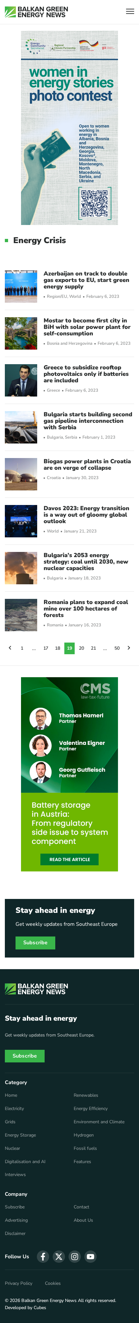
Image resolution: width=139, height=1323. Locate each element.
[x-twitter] (59, 1256)
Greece (53, 390)
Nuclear (12, 1148)
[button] (130, 12)
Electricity (14, 1108)
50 (117, 648)
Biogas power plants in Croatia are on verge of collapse (87, 464)
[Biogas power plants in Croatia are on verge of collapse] (21, 474)
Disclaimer (15, 1233)
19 (69, 648)
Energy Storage (20, 1135)
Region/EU (57, 297)
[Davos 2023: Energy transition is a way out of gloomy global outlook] (21, 521)
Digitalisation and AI (25, 1161)
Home (11, 1095)
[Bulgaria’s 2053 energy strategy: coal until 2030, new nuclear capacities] (21, 568)
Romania (55, 625)
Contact (81, 1207)
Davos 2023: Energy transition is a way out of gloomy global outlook (86, 514)
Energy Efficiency (91, 1108)
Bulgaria (55, 437)
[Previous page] (10, 648)
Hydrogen (84, 1135)
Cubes (40, 1308)
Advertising (16, 1220)
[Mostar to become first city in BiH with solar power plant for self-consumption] (21, 333)
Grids (10, 1122)
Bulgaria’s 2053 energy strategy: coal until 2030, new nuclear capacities (86, 561)
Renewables (86, 1095)
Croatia (54, 478)
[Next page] (129, 648)
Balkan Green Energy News (49, 1300)
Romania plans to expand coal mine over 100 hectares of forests (86, 608)
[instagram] (75, 1256)
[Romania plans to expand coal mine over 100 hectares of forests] (21, 615)
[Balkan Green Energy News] (36, 11)
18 (57, 648)
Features (82, 1161)
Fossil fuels (85, 1148)
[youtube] (90, 1256)
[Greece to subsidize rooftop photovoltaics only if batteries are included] (21, 380)
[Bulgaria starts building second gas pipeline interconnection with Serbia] (21, 427)
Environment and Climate (99, 1122)
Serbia (71, 437)
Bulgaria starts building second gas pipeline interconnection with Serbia (88, 421)
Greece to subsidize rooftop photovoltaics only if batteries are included (86, 374)
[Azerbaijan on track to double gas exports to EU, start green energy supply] (21, 286)
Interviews (15, 1174)
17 (45, 648)
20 (81, 648)
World (75, 297)
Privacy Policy (18, 1283)
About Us (83, 1220)
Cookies (53, 1283)
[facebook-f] (43, 1256)
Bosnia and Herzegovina (69, 344)
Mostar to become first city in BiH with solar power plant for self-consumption (87, 327)
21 (93, 648)
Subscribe (35, 942)
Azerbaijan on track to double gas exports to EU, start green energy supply (86, 280)
